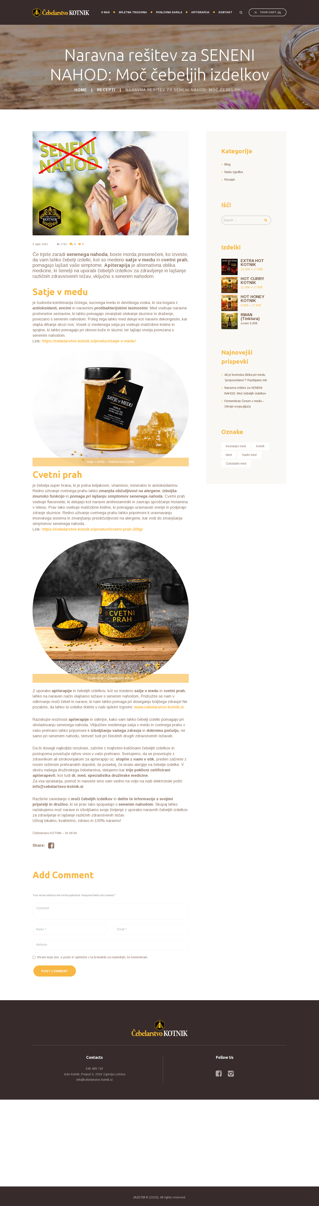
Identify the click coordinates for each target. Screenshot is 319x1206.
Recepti (106, 90)
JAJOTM (139, 1197)
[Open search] (241, 12)
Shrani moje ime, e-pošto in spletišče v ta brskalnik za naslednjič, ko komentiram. (92, 957)
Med (229, 455)
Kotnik (260, 446)
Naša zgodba (233, 172)
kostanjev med (236, 446)
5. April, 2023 (40, 244)
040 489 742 (94, 1068)
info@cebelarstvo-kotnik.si (94, 1079)
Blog (227, 164)
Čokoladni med (236, 463)
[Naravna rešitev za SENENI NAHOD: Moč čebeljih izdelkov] (111, 183)
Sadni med (249, 455)
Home (80, 90)
